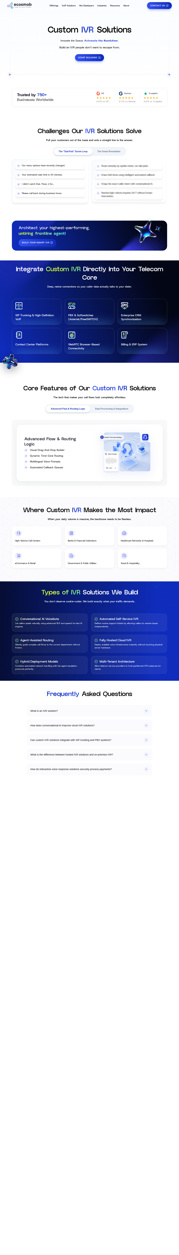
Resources (115, 5)
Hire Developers (86, 5)
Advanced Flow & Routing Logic (68, 409)
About (126, 5)
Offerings (54, 5)
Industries (102, 5)
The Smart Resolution (108, 151)
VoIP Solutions (69, 5)
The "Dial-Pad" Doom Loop (73, 151)
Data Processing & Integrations (111, 409)
